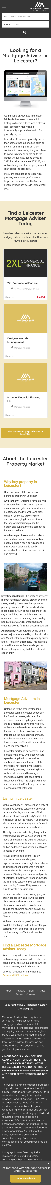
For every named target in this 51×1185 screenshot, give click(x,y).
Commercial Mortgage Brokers (26, 289)
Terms (19, 994)
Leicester (11, 297)
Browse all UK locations (15, 975)
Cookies (30, 994)
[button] (48, 1163)
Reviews (20, 990)
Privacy (41, 990)
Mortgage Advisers (22, 348)
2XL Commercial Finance (22, 283)
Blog (31, 990)
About (9, 990)
